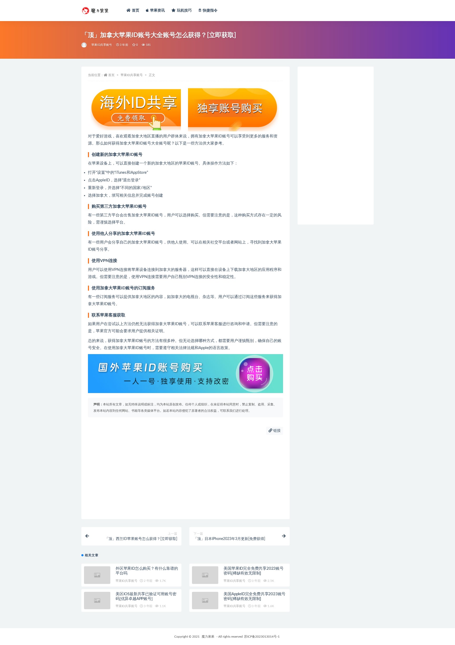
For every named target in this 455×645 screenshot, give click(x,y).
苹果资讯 (157, 10)
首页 (135, 10)
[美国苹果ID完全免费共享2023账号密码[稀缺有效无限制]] (205, 575)
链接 (276, 431)
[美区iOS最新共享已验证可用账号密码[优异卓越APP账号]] (97, 600)
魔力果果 (208, 636)
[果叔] (84, 45)
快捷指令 (210, 10)
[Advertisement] (185, 477)
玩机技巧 (184, 10)
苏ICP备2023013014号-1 (262, 636)
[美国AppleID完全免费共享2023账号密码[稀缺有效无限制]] (205, 600)
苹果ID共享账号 (101, 44)
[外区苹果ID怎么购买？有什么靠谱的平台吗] (97, 575)
